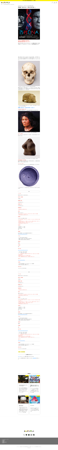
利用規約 (3, 441)
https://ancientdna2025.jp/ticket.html (23, 250)
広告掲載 (3, 440)
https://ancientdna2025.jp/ (21, 260)
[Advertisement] (29, 52)
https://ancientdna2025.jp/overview (22, 314)
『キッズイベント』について (5, 439)
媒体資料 (3, 442)
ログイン (19, 356)
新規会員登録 (34, 358)
